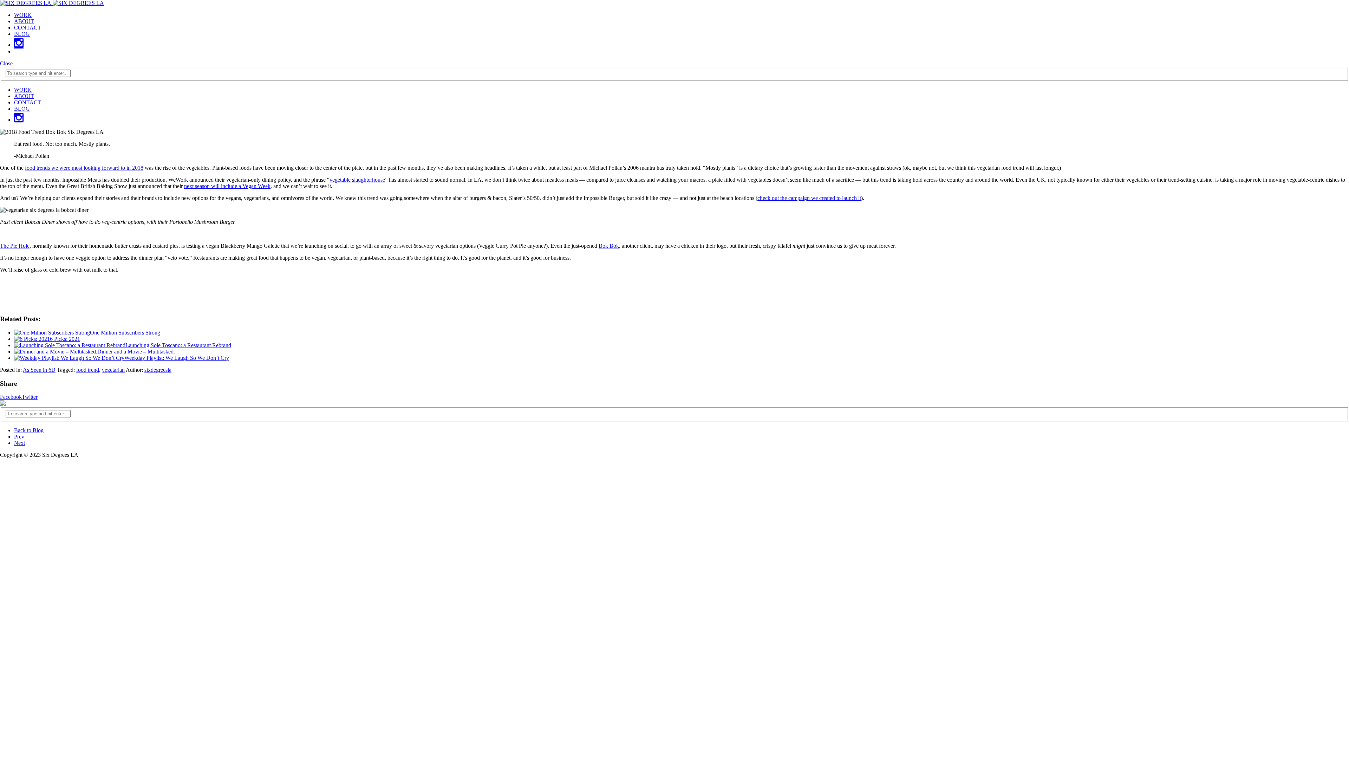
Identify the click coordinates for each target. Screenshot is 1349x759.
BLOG (22, 34)
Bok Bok (609, 246)
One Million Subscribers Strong (125, 333)
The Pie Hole (15, 246)
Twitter (30, 397)
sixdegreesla (157, 370)
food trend (87, 370)
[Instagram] (19, 45)
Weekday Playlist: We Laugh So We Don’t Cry (176, 358)
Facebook (11, 397)
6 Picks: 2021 (65, 339)
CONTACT (27, 28)
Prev (19, 437)
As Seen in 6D (39, 370)
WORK (23, 15)
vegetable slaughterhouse (357, 180)
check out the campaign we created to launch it (809, 198)
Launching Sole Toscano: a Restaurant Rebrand (178, 345)
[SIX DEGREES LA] (52, 3)
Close (6, 63)
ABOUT (24, 21)
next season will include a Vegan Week (227, 186)
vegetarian (113, 370)
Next (19, 443)
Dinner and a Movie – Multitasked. (136, 352)
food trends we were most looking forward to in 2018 (84, 168)
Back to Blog (29, 430)
